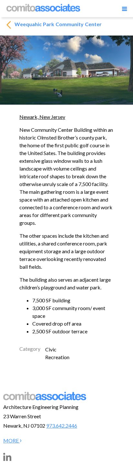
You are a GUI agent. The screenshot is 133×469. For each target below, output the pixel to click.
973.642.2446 (61, 425)
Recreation (57, 357)
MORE (11, 440)
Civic (50, 349)
